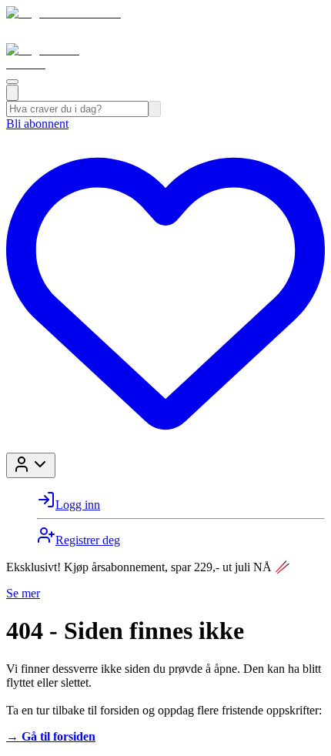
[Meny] (12, 81)
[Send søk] (155, 109)
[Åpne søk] (12, 93)
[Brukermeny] (30, 465)
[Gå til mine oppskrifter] (165, 445)
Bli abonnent (37, 123)
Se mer (23, 593)
